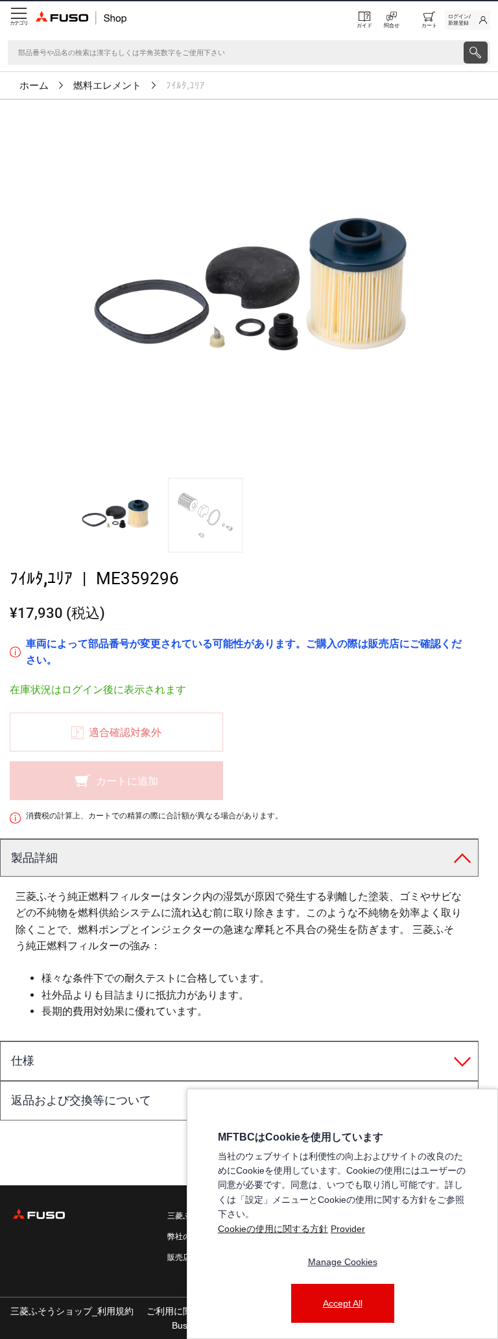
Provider (348, 1229)
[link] (467, 20)
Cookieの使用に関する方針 (273, 1229)
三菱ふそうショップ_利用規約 (72, 1311)
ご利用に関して (178, 1311)
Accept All (342, 1303)
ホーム (34, 85)
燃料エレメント (107, 85)
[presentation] (476, 52)
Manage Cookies (342, 1262)
